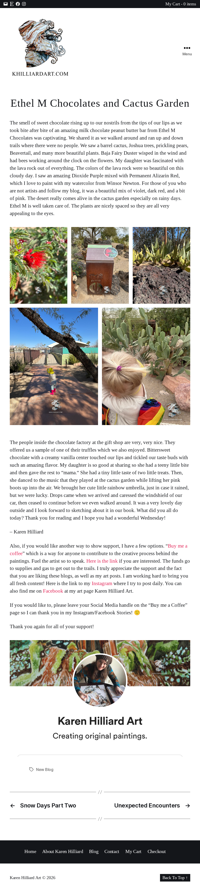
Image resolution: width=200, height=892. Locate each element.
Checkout (157, 851)
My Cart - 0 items (180, 3)
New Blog (44, 769)
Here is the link (102, 561)
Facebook (52, 591)
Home (30, 851)
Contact (111, 851)
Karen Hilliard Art (25, 877)
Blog (93, 851)
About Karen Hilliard (62, 851)
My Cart (133, 851)
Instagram (102, 583)
